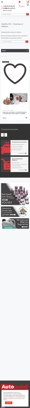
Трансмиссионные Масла (17, 167)
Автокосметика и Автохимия (19, 142)
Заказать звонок (7, 10)
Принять (8, 402)
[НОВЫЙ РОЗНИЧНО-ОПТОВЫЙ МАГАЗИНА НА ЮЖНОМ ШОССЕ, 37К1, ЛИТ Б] (15, 20)
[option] (15, 90)
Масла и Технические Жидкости (17, 159)
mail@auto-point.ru (9, 8)
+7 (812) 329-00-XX (9, 6)
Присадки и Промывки (16, 149)
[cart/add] (26, 117)
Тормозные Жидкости (16, 165)
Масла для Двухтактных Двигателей (19, 164)
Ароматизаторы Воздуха (17, 146)
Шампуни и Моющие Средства (18, 144)
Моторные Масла (15, 162)
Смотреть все (22, 153)
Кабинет (23, 6)
